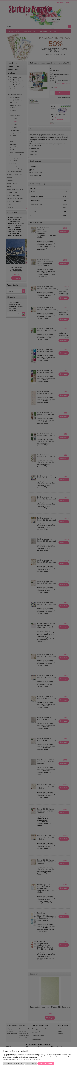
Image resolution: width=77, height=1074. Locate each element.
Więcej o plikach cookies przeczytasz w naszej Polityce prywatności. (22, 1059)
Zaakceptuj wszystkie (46, 1063)
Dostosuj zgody (31, 1063)
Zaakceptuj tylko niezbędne (13, 1063)
